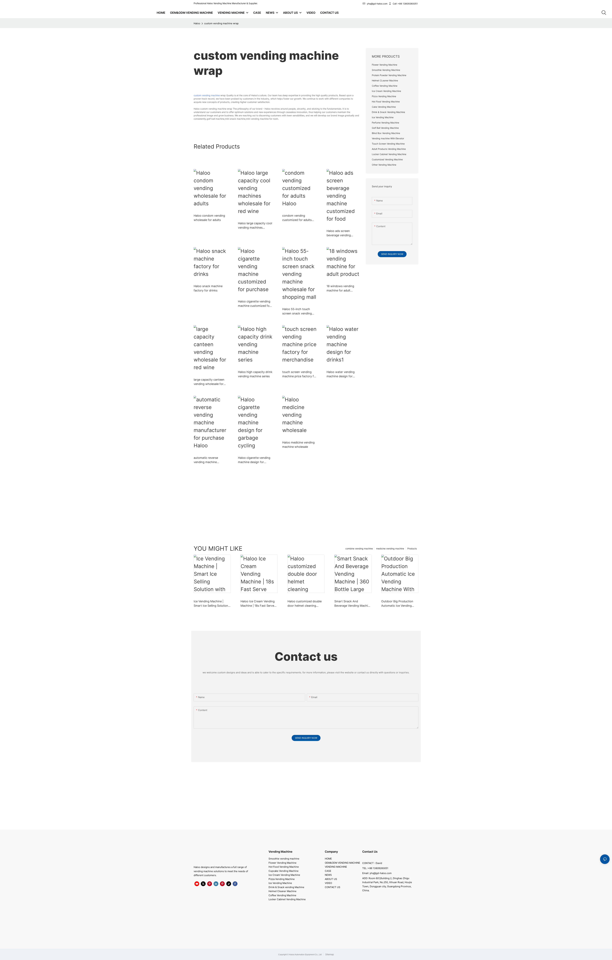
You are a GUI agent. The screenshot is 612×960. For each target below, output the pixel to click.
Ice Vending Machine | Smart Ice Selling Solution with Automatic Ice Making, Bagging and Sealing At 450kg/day (212, 604)
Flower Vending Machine (282, 862)
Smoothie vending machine (284, 858)
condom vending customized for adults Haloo (297, 218)
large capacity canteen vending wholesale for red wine (209, 382)
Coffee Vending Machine (282, 895)
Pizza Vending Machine (282, 879)
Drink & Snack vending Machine (286, 887)
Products (412, 548)
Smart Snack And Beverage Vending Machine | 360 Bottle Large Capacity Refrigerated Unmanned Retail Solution (352, 604)
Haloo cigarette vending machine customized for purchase (254, 304)
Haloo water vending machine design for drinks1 (341, 374)
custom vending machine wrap (221, 23)
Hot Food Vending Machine (284, 866)
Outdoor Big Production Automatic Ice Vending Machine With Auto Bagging (397, 604)
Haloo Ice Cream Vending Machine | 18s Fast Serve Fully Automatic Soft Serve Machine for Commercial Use (258, 604)
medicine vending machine (390, 548)
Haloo (197, 23)
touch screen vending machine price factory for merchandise (299, 374)
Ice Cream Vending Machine (284, 874)
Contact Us (370, 851)
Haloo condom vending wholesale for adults (209, 218)
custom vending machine (207, 95)
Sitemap (329, 954)
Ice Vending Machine (280, 883)
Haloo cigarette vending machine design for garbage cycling (254, 460)
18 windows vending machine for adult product (340, 288)
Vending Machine (280, 851)
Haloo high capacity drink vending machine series (255, 374)
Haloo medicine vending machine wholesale (298, 444)
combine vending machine (359, 548)
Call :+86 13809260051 (405, 3)
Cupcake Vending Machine (284, 870)
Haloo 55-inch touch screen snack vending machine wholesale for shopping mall (297, 311)
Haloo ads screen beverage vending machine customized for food (343, 233)
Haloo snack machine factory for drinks (208, 288)
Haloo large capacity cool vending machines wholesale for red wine (255, 226)
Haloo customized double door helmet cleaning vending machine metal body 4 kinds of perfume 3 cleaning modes (306, 604)
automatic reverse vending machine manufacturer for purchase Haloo (206, 460)
